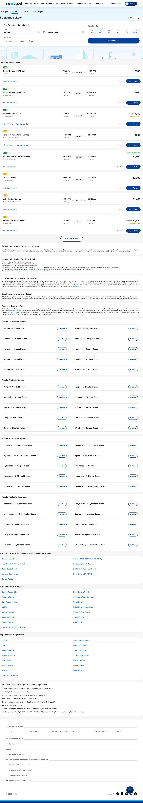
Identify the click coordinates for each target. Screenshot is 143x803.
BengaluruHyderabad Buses (18, 504)
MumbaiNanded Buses (15, 397)
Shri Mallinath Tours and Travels (84, 569)
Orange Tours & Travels (81, 640)
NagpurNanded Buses (86, 387)
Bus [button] (16, 12)
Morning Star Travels (80, 645)
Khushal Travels (79, 617)
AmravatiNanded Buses (87, 417)
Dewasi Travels (7, 579)
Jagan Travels (78, 670)
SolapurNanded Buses (86, 407)
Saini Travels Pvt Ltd (9, 602)
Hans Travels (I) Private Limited (13, 564)
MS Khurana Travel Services (83, 597)
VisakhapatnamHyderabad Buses (20, 514)
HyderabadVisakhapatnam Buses (20, 455)
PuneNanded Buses (14, 387)
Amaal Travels (78, 602)
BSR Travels (6, 660)
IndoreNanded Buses (15, 407)
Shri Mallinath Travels (9, 569)
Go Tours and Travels (81, 655)
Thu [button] (127, 32)
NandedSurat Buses (14, 369)
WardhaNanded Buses (86, 428)
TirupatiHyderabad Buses (17, 534)
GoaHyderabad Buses (86, 524)
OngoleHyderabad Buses (16, 524)
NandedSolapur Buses (86, 349)
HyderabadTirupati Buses (17, 476)
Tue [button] (109, 32)
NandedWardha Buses (86, 369)
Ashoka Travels (7, 622)
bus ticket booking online (74, 286)
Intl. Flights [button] (39, 12)
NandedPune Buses (14, 328)
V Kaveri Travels (8, 650)
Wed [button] (118, 32)
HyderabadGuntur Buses (87, 455)
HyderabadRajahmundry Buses (90, 486)
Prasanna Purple (8, 597)
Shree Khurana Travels (10, 559)
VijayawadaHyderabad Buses (89, 504)
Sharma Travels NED (9, 592)
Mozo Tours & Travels (10, 675)
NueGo (4, 670)
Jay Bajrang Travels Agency (83, 564)
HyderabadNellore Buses (87, 476)
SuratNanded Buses (14, 428)
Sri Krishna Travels (80, 650)
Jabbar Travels (7, 665)
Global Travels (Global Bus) (83, 607)
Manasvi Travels (8, 612)
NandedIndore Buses (15, 349)
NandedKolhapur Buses (87, 339)
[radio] (9, 25)
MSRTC (4, 607)
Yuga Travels (78, 622)
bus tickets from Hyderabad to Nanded (33, 271)
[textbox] (21, 32)
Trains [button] (26, 12)
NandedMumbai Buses (15, 339)
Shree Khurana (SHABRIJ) (82, 574)
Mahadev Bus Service (10, 574)
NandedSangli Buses (14, 359)
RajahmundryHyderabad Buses (90, 545)
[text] (4, 12)
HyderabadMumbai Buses (17, 486)
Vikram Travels (78, 665)
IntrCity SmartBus (8, 655)
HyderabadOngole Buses (16, 466)
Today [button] (92, 32)
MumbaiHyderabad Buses (17, 545)
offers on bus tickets (14, 310)
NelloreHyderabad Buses (87, 534)
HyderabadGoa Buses (86, 466)
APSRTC (5, 640)
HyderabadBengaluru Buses (18, 445)
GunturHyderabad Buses (87, 514)
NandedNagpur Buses (86, 328)
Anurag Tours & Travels (81, 612)
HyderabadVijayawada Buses (89, 445)
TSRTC (4, 645)
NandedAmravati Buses (87, 359)
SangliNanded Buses (14, 417)
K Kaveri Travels (79, 660)
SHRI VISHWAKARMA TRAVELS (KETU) (87, 559)
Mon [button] (100, 32)
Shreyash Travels (8, 617)
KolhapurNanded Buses (87, 397)
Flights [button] (5, 12)
